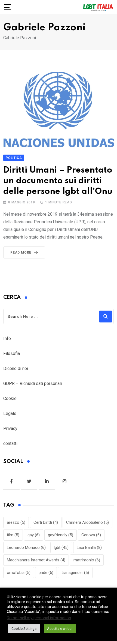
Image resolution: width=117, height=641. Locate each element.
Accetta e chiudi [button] (59, 629)
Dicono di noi (15, 368)
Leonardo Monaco (26, 547)
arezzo (16, 522)
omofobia (18, 572)
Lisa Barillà (89, 547)
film (13, 534)
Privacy (10, 428)
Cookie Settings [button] (23, 629)
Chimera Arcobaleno (87, 522)
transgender (75, 572)
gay (33, 534)
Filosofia (11, 353)
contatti (10, 443)
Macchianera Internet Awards (36, 560)
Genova (91, 534)
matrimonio (86, 560)
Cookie (10, 398)
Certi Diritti (45, 522)
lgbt (61, 547)
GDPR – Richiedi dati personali (32, 383)
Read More (20, 252)
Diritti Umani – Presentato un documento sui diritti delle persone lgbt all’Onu (57, 181)
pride (46, 572)
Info (7, 338)
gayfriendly (60, 534)
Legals (9, 413)
